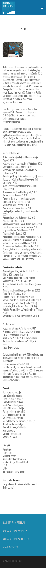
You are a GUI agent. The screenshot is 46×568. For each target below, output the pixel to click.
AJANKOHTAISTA (10, 547)
